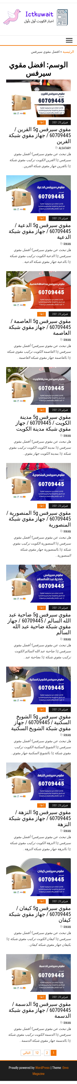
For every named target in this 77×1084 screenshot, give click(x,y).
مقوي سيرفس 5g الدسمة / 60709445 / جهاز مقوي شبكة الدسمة (40, 1010)
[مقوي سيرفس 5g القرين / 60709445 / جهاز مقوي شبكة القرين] (38, 98)
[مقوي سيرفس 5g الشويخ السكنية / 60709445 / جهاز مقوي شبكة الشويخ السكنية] (38, 685)
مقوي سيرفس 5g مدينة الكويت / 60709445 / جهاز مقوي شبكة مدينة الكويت (43, 423)
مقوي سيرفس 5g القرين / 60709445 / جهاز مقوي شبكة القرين (40, 135)
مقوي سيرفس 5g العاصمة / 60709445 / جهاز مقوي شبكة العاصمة (40, 327)
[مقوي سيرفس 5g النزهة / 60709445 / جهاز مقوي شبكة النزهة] (38, 781)
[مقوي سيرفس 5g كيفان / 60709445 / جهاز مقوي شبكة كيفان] (38, 877)
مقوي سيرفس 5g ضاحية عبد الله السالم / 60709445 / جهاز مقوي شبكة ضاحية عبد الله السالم (39, 623)
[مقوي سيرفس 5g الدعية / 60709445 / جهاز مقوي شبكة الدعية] (38, 194)
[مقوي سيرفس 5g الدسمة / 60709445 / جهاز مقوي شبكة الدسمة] (38, 973)
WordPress (42, 1068)
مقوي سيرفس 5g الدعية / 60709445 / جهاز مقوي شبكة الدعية (40, 231)
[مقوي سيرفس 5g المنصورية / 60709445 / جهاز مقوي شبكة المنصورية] (38, 481)
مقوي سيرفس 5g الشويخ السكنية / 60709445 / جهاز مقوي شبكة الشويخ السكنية (41, 722)
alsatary (65, 148)
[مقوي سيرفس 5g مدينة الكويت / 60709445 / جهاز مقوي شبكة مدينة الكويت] (38, 386)
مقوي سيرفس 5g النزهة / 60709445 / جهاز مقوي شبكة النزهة (40, 818)
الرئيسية (68, 52)
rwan (67, 244)
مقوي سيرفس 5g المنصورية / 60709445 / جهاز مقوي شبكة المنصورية (38, 519)
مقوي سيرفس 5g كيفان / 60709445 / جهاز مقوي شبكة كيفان (40, 914)
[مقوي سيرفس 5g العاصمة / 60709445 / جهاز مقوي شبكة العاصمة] (38, 290)
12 (37, 1053)
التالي (26, 1053)
